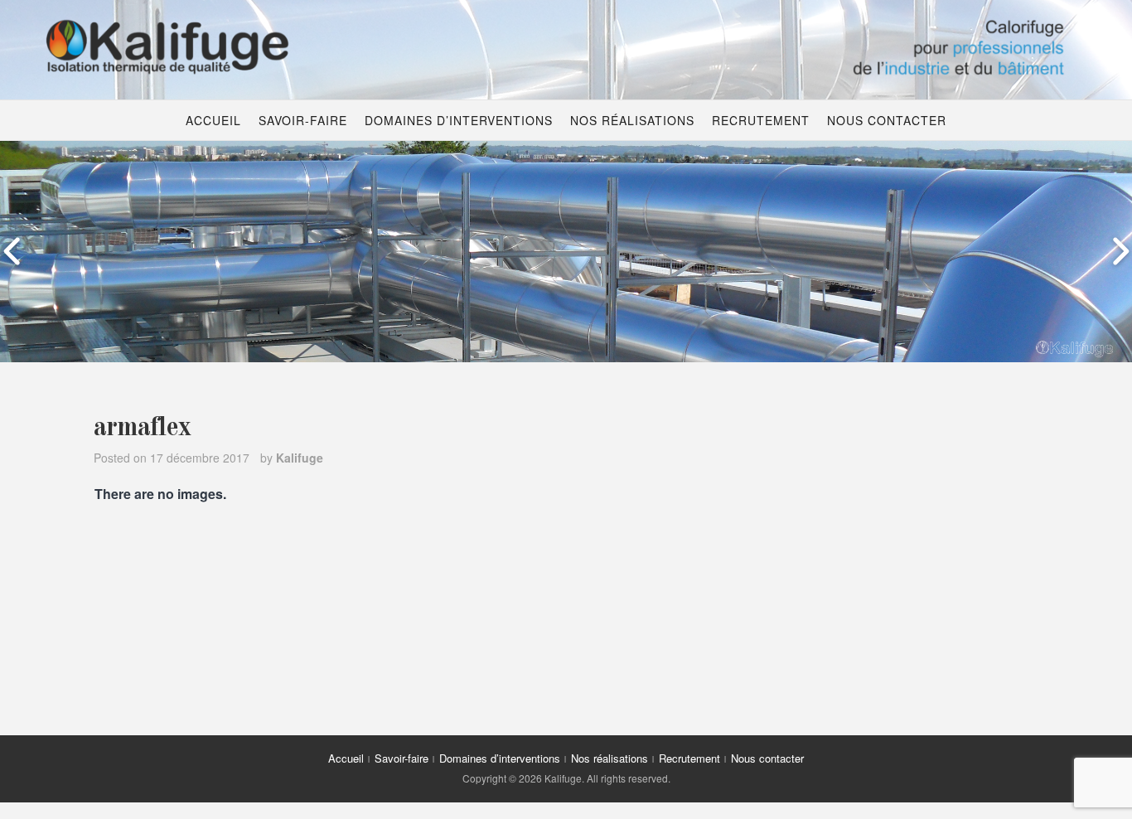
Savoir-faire (303, 120)
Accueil (213, 120)
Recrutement (761, 120)
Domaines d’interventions (459, 120)
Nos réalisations (632, 120)
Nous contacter (886, 120)
